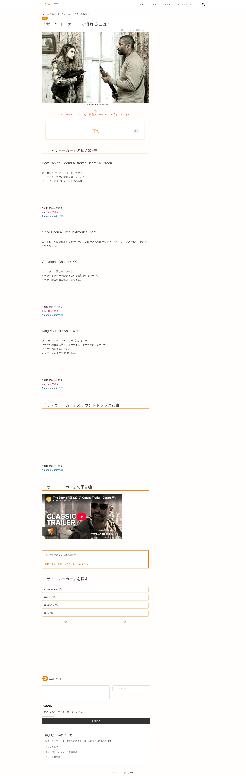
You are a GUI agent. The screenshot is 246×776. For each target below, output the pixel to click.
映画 (155, 4)
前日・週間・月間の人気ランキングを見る (65, 564)
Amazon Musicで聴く (53, 216)
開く (136, 131)
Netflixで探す (50, 597)
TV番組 (167, 4)
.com (49, 3)
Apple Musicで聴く (52, 208)
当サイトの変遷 (52, 757)
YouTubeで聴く (50, 212)
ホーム (143, 4)
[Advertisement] (66, 644)
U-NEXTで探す (51, 605)
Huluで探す (49, 613)
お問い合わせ (51, 747)
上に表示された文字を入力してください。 (63, 712)
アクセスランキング (187, 4)
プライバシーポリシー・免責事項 (61, 752)
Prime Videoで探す (53, 589)
